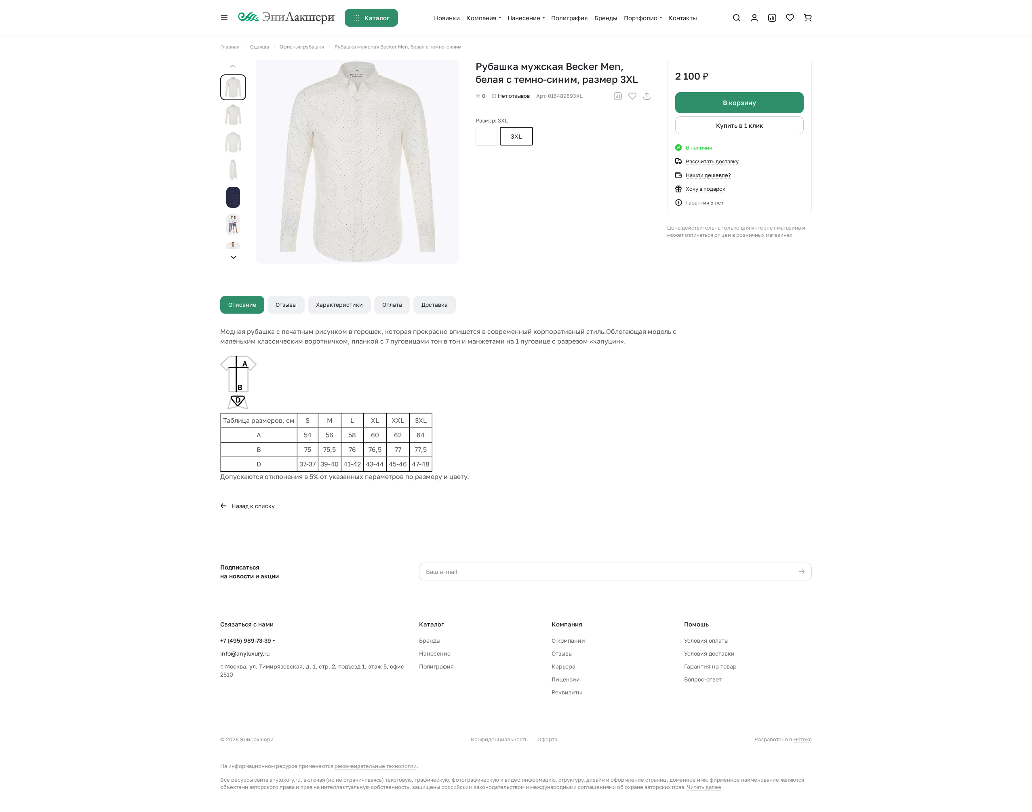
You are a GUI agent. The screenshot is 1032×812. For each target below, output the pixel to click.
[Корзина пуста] (808, 18)
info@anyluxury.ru (245, 653)
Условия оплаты (706, 640)
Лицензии (566, 679)
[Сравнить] (618, 96)
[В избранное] (632, 96)
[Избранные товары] (790, 18)
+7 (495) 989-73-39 (245, 640)
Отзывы (286, 304)
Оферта (547, 739)
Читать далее (704, 787)
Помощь (696, 624)
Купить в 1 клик (739, 125)
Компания (567, 624)
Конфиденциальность (499, 739)
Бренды (429, 640)
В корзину (739, 103)
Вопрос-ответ (703, 679)
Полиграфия (436, 666)
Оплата (392, 304)
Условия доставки (709, 653)
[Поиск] (737, 18)
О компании (568, 640)
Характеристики (339, 304)
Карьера (563, 666)
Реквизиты (567, 692)
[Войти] (754, 18)
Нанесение (435, 653)
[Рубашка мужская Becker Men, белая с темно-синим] (357, 162)
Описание (242, 304)
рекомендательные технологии (376, 766)
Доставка (434, 304)
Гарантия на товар (710, 666)
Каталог (431, 624)
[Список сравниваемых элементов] (772, 18)
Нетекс (802, 739)
